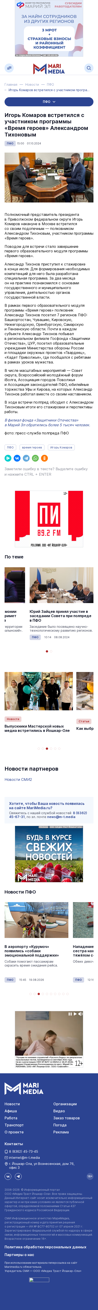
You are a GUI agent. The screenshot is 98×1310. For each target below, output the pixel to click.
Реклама (61, 1132)
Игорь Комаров (61, 447)
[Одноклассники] (44, 458)
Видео (59, 1111)
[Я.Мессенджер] (8, 458)
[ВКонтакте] (17, 458)
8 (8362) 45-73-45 (23, 1151)
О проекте (14, 1132)
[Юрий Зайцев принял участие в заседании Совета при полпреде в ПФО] (61, 585)
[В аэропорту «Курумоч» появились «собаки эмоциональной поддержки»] (36, 920)
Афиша (11, 1111)
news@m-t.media (61, 817)
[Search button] (88, 68)
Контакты (14, 1144)
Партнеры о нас (19, 1254)
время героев (32, 447)
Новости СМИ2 (18, 779)
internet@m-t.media (24, 1157)
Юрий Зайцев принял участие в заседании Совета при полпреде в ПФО (60, 615)
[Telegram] (26, 458)
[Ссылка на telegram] (18, 1176)
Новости (13, 719)
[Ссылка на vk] (8, 1176)
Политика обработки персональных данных (45, 1247)
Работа (11, 1118)
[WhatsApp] (35, 458)
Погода (60, 1125)
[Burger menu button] (9, 68)
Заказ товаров (66, 1118)
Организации (65, 1104)
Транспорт (14, 1125)
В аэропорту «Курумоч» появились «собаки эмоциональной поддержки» (32, 951)
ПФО (10, 143)
